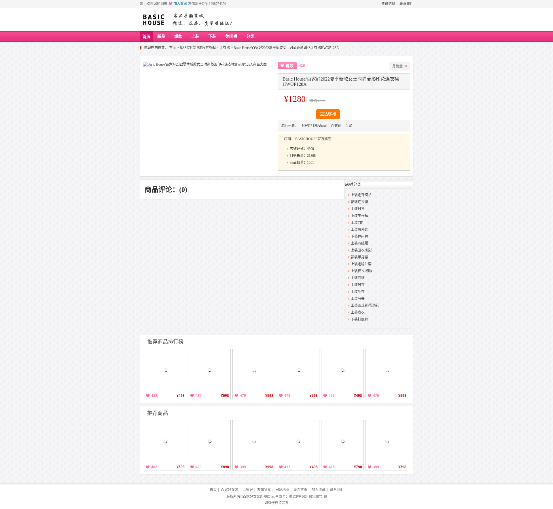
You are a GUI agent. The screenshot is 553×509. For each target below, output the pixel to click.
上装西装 (358, 278)
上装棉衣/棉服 (361, 271)
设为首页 (300, 490)
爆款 (178, 36)
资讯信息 (388, 4)
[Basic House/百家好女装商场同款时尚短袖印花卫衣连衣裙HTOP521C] (387, 370)
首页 (146, 37)
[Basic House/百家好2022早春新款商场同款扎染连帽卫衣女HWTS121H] (209, 441)
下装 (212, 36)
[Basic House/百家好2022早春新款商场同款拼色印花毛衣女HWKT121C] (387, 441)
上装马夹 (358, 299)
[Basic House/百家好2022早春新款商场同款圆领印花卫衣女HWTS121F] (298, 441)
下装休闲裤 (359, 237)
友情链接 (264, 490)
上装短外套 (359, 230)
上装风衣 (358, 285)
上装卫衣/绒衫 (361, 250)
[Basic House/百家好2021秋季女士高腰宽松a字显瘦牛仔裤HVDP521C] (254, 370)
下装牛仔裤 (359, 216)
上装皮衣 (358, 312)
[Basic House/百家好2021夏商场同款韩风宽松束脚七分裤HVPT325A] (165, 370)
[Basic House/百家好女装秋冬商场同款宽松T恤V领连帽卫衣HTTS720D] (298, 370)
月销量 (399, 66)
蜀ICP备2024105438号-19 (308, 497)
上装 (195, 36)
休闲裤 (231, 36)
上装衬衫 (358, 209)
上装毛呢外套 (361, 264)
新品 (161, 36)
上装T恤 (357, 223)
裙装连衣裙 (359, 202)
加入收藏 (180, 4)
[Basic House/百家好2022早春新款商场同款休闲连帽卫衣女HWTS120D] (342, 441)
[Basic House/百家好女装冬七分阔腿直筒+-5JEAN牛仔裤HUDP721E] (209, 370)
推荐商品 (157, 413)
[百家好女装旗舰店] (153, 20)
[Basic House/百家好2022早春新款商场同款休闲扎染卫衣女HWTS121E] (165, 441)
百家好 (248, 490)
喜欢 (289, 66)
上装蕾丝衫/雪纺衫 (365, 306)
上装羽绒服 (359, 243)
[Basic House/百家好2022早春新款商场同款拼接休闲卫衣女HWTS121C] (254, 441)
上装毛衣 (358, 292)
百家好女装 (229, 490)
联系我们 (406, 4)
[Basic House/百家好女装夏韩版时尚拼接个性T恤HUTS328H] (342, 370)
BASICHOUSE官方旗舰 (198, 48)
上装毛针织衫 (361, 195)
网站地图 (282, 490)
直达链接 (328, 114)
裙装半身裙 (359, 257)
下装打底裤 (359, 319)
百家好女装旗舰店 (256, 497)
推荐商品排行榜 (165, 342)
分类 (250, 36)
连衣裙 (224, 48)
